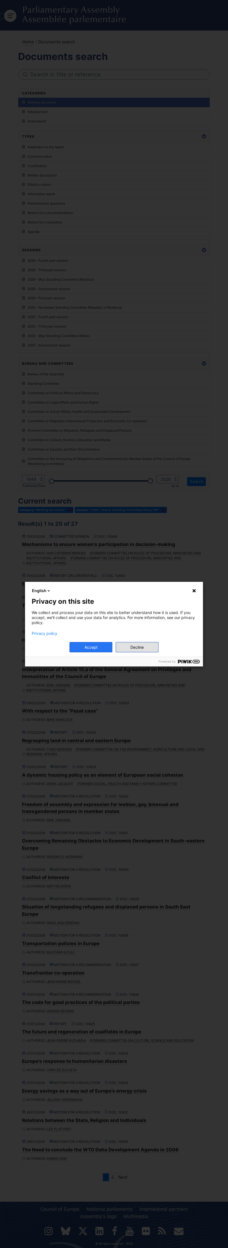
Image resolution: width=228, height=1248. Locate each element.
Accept (91, 647)
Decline (137, 647)
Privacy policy (44, 633)
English (39, 590)
